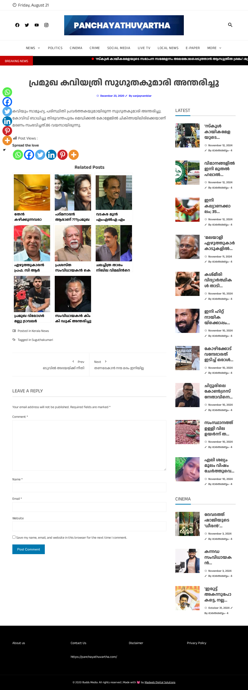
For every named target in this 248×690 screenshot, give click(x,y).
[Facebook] (29, 155)
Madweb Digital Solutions (160, 682)
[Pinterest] (62, 155)
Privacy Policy (196, 643)
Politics (55, 48)
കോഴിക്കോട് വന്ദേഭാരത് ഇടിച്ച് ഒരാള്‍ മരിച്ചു (218, 357)
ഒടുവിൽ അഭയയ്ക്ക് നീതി (63, 365)
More (212, 48)
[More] (74, 155)
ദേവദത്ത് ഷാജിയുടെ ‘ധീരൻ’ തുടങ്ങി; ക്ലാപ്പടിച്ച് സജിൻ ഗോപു (219, 529)
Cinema (76, 48)
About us (18, 643)
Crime (95, 48)
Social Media (119, 48)
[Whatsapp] (18, 155)
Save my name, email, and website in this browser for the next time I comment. (71, 537)
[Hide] (4, 150)
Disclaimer (136, 643)
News (30, 48)
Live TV (144, 48)
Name (17, 479)
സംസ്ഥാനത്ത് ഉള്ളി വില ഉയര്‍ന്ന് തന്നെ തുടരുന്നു (219, 431)
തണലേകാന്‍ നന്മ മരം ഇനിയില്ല (119, 365)
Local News (168, 48)
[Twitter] (40, 155)
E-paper (193, 48)
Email (17, 498)
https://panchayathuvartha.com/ (94, 656)
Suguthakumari (42, 340)
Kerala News (40, 331)
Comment (20, 416)
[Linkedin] (51, 155)
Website (18, 518)
